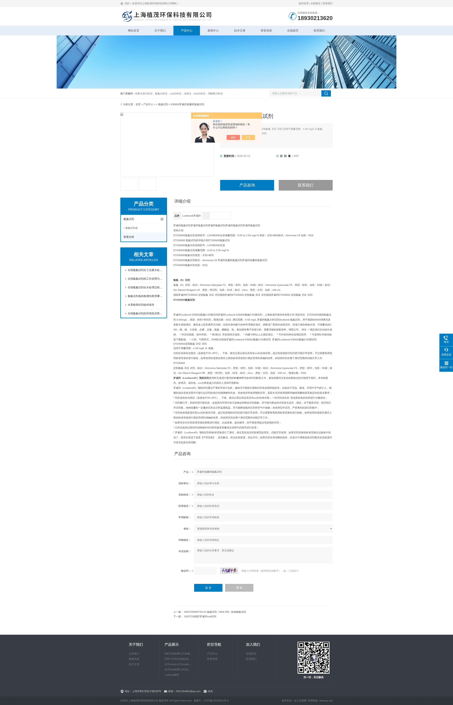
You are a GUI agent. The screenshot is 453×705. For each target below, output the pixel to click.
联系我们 (328, 3)
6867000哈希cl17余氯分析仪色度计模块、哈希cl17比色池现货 (179, 653)
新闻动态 (134, 658)
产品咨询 (247, 185)
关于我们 (160, 30)
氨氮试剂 (163, 104)
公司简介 (134, 653)
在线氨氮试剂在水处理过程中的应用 (145, 287)
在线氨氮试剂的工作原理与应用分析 (145, 278)
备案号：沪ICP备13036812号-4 (211, 700)
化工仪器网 (300, 700)
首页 (138, 104)
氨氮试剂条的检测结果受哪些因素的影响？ (145, 296)
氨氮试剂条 (131, 227)
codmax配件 (172, 674)
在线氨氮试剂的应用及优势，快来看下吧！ (145, 313)
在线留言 (316, 3)
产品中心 (186, 30)
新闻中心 (213, 30)
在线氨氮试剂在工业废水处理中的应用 (145, 269)
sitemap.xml (326, 700)
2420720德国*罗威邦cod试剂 (200, 616)
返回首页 (304, 3)
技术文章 (239, 30)
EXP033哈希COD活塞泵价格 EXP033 (179, 669)
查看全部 (129, 236)
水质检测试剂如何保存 (141, 304)
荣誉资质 (266, 30)
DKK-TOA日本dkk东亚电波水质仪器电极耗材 (179, 658)
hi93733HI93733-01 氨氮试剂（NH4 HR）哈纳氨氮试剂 (215, 611)
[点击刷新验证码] (229, 571)
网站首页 (133, 30)
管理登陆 (313, 700)
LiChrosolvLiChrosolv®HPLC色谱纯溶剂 (179, 664)
